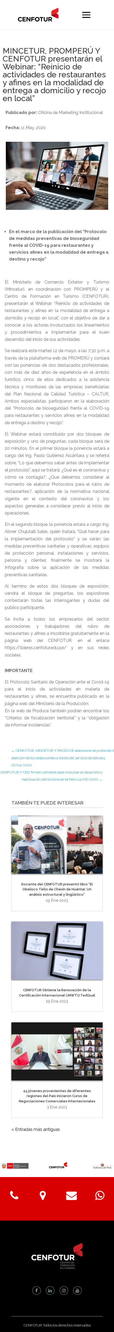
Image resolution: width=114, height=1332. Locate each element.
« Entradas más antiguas (35, 1129)
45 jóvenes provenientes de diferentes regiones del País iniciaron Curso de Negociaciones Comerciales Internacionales (57, 1096)
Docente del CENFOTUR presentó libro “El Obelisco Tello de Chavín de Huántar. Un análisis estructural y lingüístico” (57, 889)
